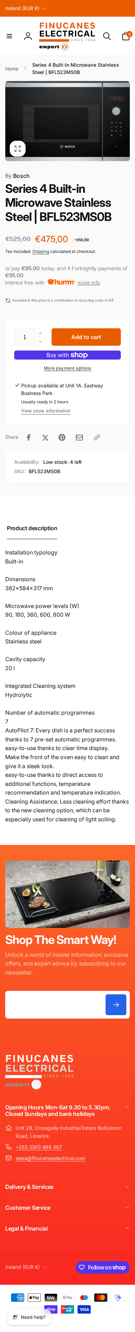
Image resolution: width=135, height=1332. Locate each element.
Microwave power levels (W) (42, 605)
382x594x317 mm (29, 588)
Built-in (14, 561)
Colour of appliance (30, 632)
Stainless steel (23, 641)
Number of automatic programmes (49, 712)
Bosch (17, 175)
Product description (32, 528)
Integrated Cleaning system (40, 685)
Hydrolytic (18, 694)
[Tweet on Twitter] (45, 437)
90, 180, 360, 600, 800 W (37, 614)
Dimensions (20, 579)
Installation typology (31, 552)
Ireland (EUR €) (22, 8)
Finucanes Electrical (57, 1321)
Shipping (40, 251)
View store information (45, 410)
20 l (10, 668)
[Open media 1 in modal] (67, 121)
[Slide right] (122, 121)
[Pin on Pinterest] (61, 437)
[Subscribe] (116, 1004)
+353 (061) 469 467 (39, 1147)
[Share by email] (79, 437)
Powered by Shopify (91, 1321)
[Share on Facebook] (28, 437)
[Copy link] (96, 437)
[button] (9, 36)
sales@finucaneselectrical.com (50, 1158)
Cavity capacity (25, 659)
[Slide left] (12, 121)
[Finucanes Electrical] (39, 1088)
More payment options (67, 368)
